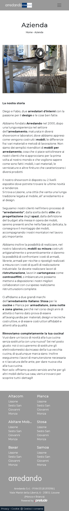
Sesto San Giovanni (14, 407)
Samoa (43, 447)
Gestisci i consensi (33, 508)
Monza (12, 413)
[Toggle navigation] (59, 5)
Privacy (5, 508)
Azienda (38, 32)
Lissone (13, 401)
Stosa (42, 422)
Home (29, 32)
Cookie (15, 508)
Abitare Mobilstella (24, 422)
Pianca (43, 396)
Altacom (15, 396)
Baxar (13, 447)
